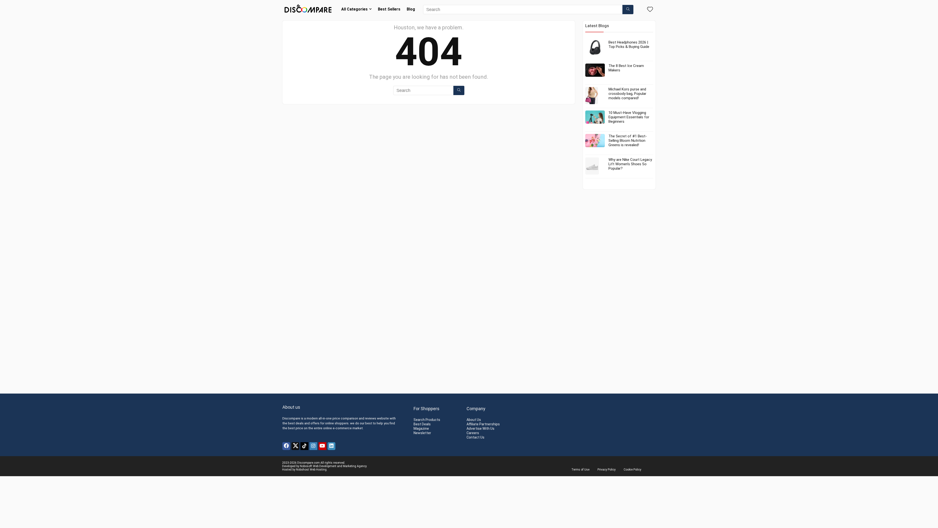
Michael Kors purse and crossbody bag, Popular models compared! (627, 93)
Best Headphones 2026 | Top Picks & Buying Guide (628, 44)
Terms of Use (580, 469)
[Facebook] (286, 446)
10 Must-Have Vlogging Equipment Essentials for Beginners (628, 117)
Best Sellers (389, 9)
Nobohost (302, 469)
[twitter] (295, 446)
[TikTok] (304, 446)
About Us (474, 420)
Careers (473, 433)
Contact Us (475, 437)
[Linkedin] (331, 446)
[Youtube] (322, 446)
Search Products (427, 420)
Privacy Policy (606, 469)
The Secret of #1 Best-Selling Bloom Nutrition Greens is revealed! (627, 140)
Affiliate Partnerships (483, 424)
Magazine (421, 428)
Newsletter (422, 433)
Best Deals (422, 424)
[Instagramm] (313, 446)
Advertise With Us (480, 428)
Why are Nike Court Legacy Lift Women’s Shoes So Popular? (630, 164)
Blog (411, 9)
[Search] (627, 9)
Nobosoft (306, 466)
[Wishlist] (650, 9)
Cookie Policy (632, 469)
